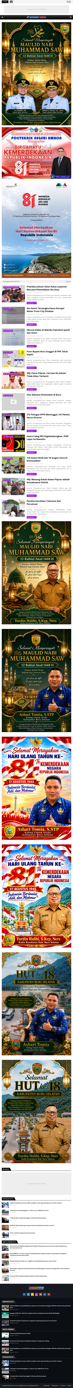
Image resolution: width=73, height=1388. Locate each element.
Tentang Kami (54, 1385)
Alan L (37, 1385)
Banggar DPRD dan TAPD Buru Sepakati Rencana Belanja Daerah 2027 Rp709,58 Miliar (35, 1313)
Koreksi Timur (14, 1385)
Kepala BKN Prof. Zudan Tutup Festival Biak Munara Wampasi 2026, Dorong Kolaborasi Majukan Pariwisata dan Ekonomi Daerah (38, 1254)
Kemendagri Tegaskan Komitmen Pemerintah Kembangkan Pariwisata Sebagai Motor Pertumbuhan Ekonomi (40, 1269)
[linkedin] (44, 1294)
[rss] (32, 1294)
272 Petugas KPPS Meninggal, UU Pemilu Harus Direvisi (48, 416)
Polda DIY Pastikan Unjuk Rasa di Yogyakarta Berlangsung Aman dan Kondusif (35, 2)
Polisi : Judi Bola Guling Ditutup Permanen (22, 1233)
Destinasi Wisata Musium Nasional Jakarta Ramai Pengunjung (28, 1276)
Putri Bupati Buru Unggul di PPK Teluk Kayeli (47, 353)
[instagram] (36, 1294)
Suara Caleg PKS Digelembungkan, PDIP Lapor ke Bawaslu (48, 438)
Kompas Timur (31, 292)
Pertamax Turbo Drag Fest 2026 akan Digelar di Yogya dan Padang (29, 1341)
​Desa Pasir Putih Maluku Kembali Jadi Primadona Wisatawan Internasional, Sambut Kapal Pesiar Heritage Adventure (38, 1247)
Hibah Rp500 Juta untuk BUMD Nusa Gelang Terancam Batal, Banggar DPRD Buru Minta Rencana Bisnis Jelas (40, 1306)
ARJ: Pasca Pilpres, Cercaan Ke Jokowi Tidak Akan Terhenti (46, 375)
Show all (68, 281)
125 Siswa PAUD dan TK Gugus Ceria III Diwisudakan (47, 459)
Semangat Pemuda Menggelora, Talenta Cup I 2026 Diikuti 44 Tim (29, 1210)
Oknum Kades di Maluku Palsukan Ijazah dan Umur (48, 331)
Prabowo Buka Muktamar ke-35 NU (20, 1333)
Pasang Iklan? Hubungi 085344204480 (36, 9)
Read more (31, 303)
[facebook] (24, 1294)
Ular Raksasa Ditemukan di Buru (44, 394)
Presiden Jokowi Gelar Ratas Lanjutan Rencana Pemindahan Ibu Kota (47, 288)
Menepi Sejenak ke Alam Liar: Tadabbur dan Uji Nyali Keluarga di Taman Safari (33, 1261)
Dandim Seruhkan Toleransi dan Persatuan (44, 502)
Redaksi (69, 1385)
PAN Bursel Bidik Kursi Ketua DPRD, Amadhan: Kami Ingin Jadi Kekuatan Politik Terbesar (36, 1203)
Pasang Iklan (46, 1385)
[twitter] (28, 1294)
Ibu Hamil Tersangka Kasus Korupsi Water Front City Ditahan (45, 310)
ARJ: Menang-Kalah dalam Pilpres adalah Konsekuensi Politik (48, 481)
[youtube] (40, 1294)
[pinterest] (48, 1294)
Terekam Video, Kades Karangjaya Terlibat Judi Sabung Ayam (28, 1218)
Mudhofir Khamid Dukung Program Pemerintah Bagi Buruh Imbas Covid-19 (32, 1225)
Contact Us (63, 1385)
